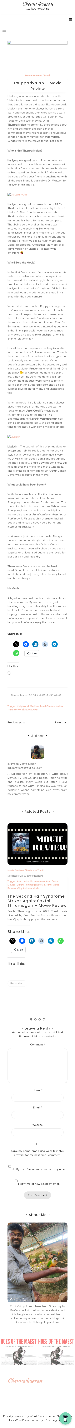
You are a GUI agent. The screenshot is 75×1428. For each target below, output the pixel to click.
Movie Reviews (33, 75)
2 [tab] (35, 1019)
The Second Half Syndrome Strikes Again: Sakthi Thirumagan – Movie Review (37, 901)
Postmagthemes (55, 1420)
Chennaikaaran (37, 4)
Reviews (31, 870)
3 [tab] (39, 1019)
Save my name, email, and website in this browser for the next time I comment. (37, 1153)
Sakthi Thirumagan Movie (31, 884)
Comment (37, 1044)
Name (37, 1090)
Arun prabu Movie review (31, 881)
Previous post (16, 722)
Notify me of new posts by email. (39, 1183)
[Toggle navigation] (4, 32)
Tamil (47, 75)
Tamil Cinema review (51, 706)
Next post (61, 722)
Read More (17, 983)
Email (37, 1107)
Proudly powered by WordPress (24, 1416)
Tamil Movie (14, 709)
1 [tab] (31, 1019)
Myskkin (34, 706)
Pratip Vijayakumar (23, 763)
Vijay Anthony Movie (28, 888)
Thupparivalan (30, 709)
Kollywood (23, 706)
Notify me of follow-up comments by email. (39, 1169)
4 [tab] (44, 1019)
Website (37, 1124)
